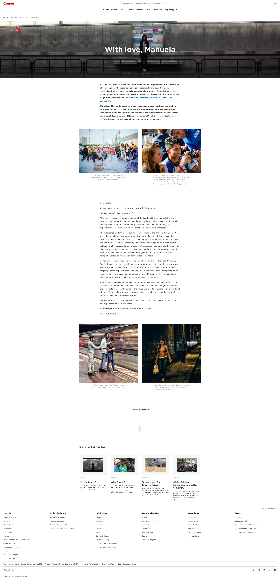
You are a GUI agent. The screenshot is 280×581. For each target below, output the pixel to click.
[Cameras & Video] (118, 9)
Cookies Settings (129, 564)
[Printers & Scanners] (144, 9)
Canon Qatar (9, 570)
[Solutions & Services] (163, 9)
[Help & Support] (178, 9)
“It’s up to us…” (88, 482)
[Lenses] (126, 9)
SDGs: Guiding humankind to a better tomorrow (185, 485)
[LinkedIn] (264, 570)
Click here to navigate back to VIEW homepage (140, 74)
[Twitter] (269, 570)
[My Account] (274, 4)
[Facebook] (253, 570)
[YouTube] (275, 570)
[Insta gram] (259, 570)
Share (140, 430)
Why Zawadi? (118, 482)
